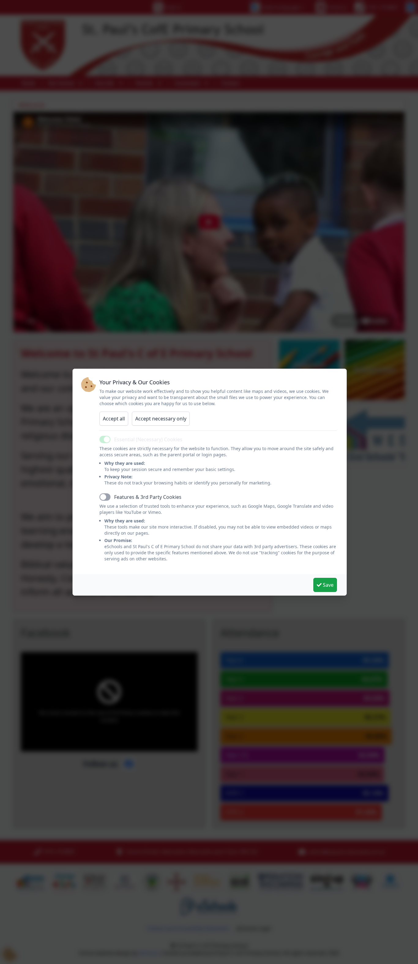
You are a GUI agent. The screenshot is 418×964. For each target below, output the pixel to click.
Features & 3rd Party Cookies (147, 497)
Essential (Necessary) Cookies (148, 439)
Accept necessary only (160, 418)
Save (328, 585)
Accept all (114, 418)
